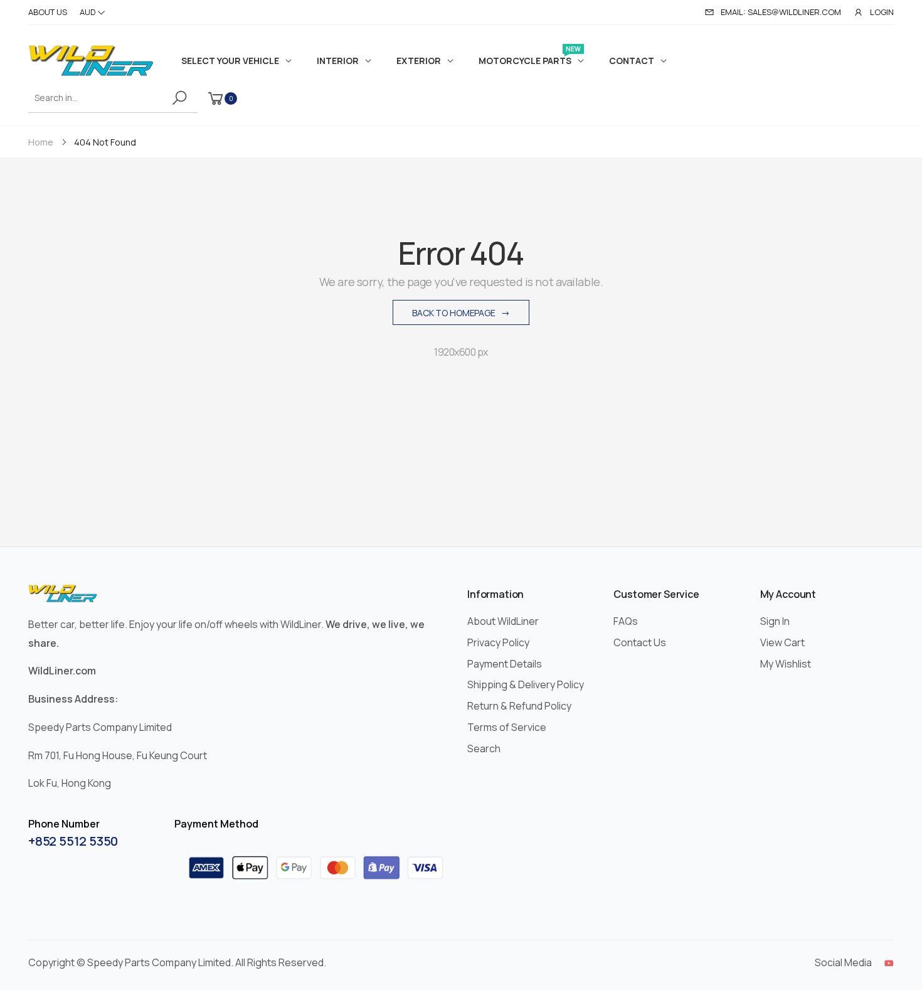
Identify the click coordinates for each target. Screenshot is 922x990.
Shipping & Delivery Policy (525, 684)
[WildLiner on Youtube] (889, 963)
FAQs (625, 621)
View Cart (782, 642)
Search (484, 748)
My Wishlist (785, 664)
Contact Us (639, 642)
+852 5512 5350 (73, 841)
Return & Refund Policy (519, 706)
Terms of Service (506, 727)
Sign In (775, 621)
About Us (47, 12)
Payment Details (504, 664)
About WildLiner (503, 621)
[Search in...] (182, 97)
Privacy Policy (498, 642)
